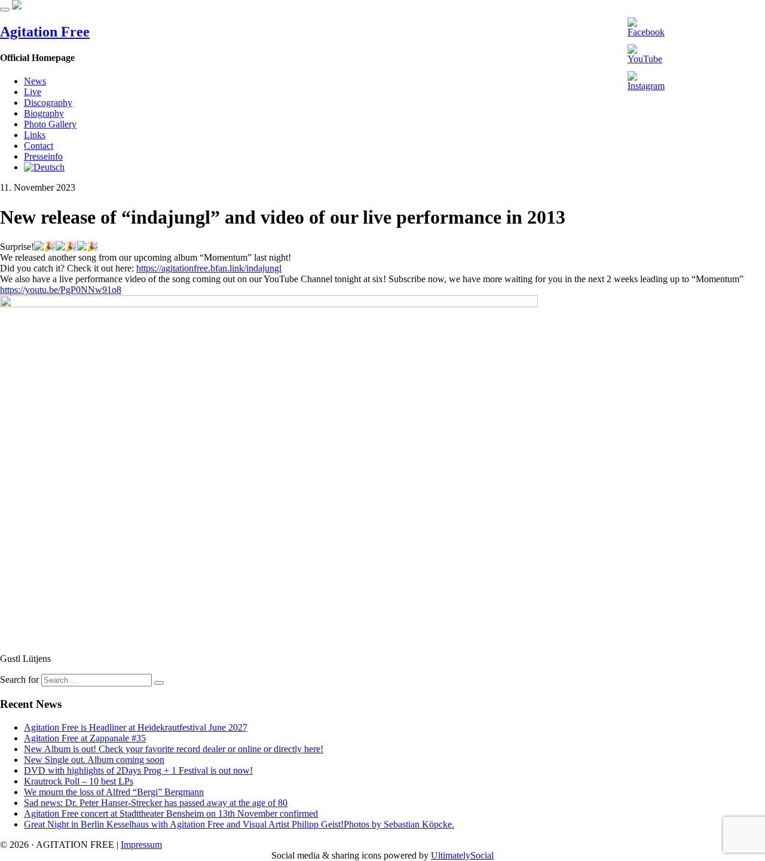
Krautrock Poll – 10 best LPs (78, 781)
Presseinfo (43, 156)
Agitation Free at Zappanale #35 (85, 738)
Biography (44, 113)
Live (32, 92)
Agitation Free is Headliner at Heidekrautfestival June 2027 (135, 727)
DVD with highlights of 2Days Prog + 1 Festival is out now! (138, 770)
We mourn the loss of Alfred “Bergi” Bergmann (114, 792)
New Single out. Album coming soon (94, 760)
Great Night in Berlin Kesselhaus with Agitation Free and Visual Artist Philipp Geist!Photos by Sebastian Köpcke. (239, 824)
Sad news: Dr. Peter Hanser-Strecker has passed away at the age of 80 (155, 803)
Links (34, 135)
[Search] (159, 683)
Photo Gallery (50, 124)
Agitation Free (45, 31)
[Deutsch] (44, 167)
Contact (38, 146)
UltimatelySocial (462, 855)
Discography (48, 102)
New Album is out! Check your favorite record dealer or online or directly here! (173, 749)
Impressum (141, 844)
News (35, 81)
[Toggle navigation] (5, 9)
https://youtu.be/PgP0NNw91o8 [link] (60, 290)
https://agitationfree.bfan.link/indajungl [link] (208, 268)
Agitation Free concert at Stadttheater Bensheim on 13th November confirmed (171, 813)
